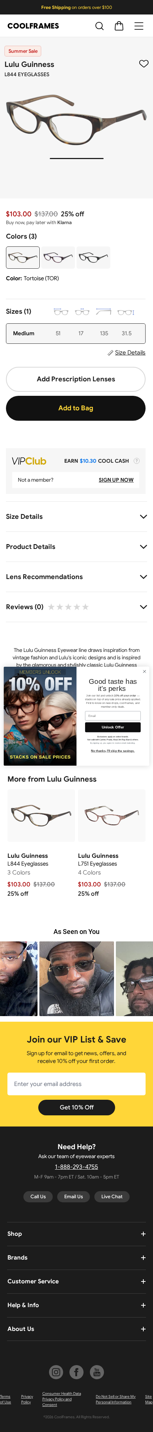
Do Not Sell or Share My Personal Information (116, 1399)
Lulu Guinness (29, 64)
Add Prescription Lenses (76, 379)
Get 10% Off (77, 1107)
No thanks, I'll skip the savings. (113, 751)
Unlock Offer (113, 727)
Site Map (149, 1399)
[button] (112, 978)
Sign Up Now (116, 479)
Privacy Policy (27, 1399)
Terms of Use (5, 1399)
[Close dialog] (144, 671)
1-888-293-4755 (76, 1167)
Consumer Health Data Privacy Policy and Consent (61, 1399)
